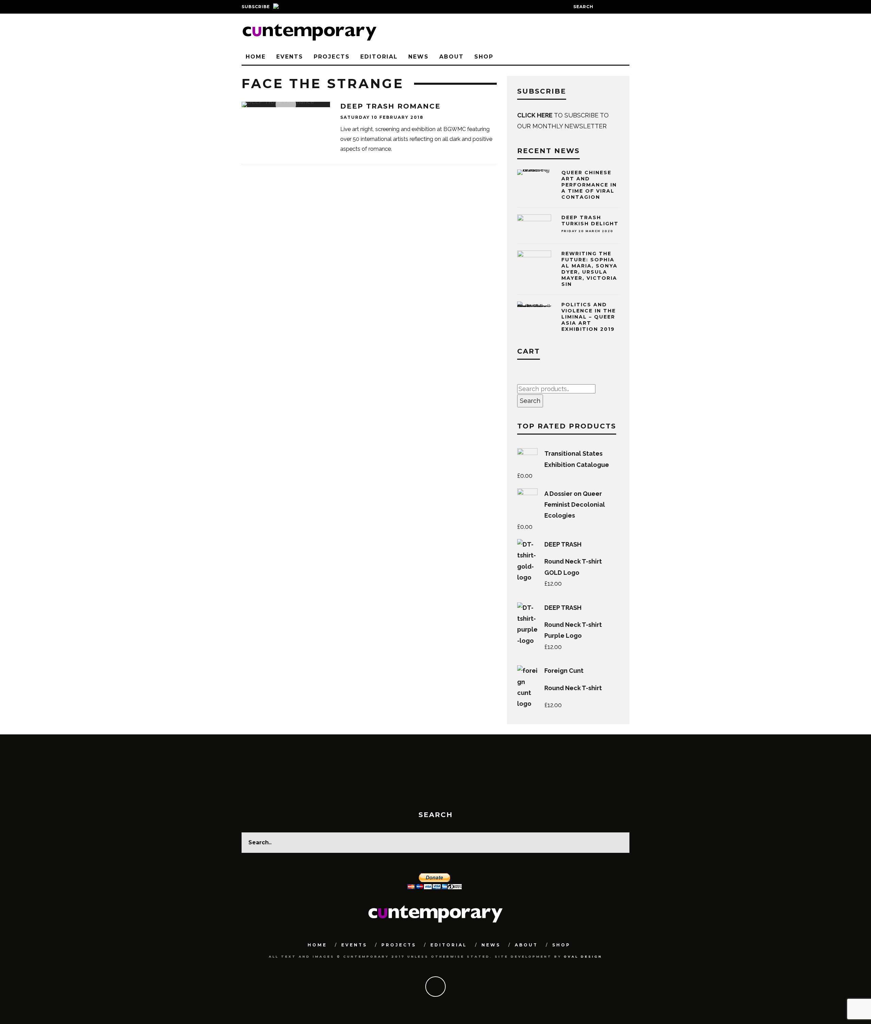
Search (530, 400)
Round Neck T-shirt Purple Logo (573, 630)
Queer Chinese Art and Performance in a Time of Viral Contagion (589, 184)
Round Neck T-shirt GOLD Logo (573, 567)
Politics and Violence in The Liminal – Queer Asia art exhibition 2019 (588, 317)
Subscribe (256, 6)
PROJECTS (332, 56)
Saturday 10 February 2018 (382, 117)
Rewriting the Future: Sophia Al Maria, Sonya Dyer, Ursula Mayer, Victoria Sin (589, 269)
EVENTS (289, 56)
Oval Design (583, 956)
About (451, 56)
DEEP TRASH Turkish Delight (590, 220)
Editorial (379, 56)
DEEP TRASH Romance (390, 106)
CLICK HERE (535, 115)
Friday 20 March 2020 (587, 231)
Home (256, 56)
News (418, 56)
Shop (483, 56)
